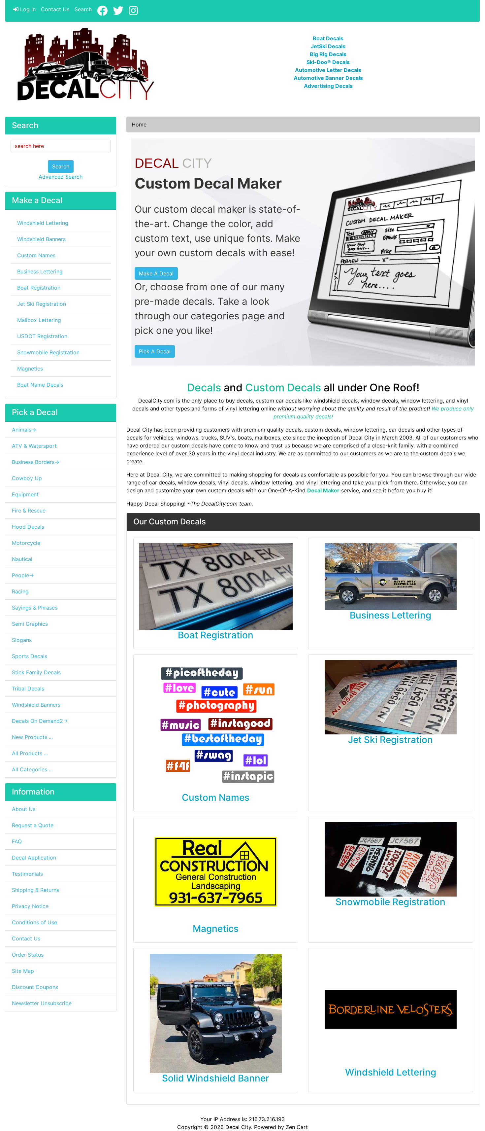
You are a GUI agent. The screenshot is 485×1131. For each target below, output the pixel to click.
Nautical (22, 559)
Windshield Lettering (42, 223)
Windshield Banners (41, 239)
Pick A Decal (155, 351)
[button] (473, 1098)
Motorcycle (26, 543)
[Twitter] (118, 11)
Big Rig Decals (328, 54)
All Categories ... (32, 769)
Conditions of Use (34, 922)
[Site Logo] (84, 65)
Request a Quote (32, 825)
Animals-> (24, 429)
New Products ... (32, 737)
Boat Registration (38, 287)
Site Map (23, 971)
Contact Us (55, 9)
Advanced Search (60, 176)
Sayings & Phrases (34, 607)
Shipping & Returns (35, 890)
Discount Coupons (35, 987)
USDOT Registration (42, 336)
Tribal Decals (28, 688)
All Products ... (30, 753)
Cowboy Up (27, 478)
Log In (27, 9)
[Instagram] (133, 11)
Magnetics (30, 368)
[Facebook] (102, 11)
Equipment (25, 494)
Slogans (22, 640)
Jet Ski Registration (41, 303)
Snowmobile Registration (48, 352)
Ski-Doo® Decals (328, 62)
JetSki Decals (328, 46)
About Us (23, 809)
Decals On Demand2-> (40, 721)
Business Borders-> (35, 462)
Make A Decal (156, 273)
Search (83, 9)
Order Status (28, 954)
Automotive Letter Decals (328, 70)
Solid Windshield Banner (215, 1078)
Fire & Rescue (29, 510)
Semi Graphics (30, 623)
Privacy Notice (30, 906)
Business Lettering (40, 271)
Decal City (238, 1127)
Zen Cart (297, 1127)
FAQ (17, 841)
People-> (23, 575)
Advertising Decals (328, 86)
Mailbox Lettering (39, 320)
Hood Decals (28, 526)
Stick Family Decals (36, 672)
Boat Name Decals (40, 384)
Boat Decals (328, 38)
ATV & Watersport (34, 445)
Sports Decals (29, 656)
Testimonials (27, 873)
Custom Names (36, 255)
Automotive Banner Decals (328, 78)
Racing (20, 591)
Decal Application (34, 857)
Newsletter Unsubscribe (42, 1003)
